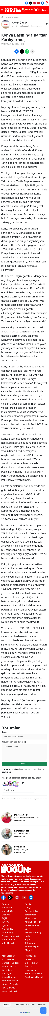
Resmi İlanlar (31, 955)
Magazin (29, 950)
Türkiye (5, 921)
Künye (28, 959)
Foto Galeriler (8, 959)
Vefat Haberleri (9, 943)
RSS (7, 1004)
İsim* (4, 732)
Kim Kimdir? (7, 928)
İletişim (28, 966)
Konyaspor (7, 907)
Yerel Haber (30, 914)
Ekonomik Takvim (10, 980)
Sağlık (4, 918)
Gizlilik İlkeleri (31, 962)
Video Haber (31, 918)
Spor (27, 928)
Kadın (27, 936)
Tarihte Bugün (8, 932)
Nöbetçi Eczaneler (10, 984)
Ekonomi (6, 914)
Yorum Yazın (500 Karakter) (14, 742)
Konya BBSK (7, 911)
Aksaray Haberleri (10, 936)
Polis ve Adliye (31, 911)
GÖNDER (24, 764)
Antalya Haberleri (33, 921)
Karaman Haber (9, 939)
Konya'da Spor (32, 946)
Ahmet (19, 22)
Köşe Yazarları (12, 17)
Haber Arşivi (31, 970)
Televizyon (30, 943)
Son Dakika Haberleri (35, 977)
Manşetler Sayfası (10, 962)
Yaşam (28, 939)
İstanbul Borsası (9, 966)
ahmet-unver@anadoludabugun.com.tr (27, 26)
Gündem (6, 904)
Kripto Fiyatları (9, 977)
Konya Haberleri (32, 925)
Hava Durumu (8, 987)
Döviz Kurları (8, 970)
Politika (28, 904)
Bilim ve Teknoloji (33, 932)
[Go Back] (43, 1010)
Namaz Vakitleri (9, 991)
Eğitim (5, 925)
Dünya (28, 907)
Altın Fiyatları (8, 973)
